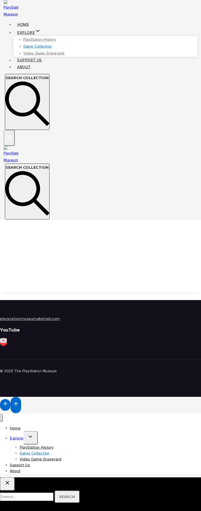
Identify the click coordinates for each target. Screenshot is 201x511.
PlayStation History (39, 39)
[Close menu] (1, 418)
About (24, 67)
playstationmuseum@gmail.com (30, 318)
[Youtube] (3, 342)
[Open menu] (9, 138)
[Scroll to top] (5, 405)
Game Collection (37, 46)
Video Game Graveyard (40, 459)
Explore (17, 438)
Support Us (20, 465)
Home (15, 428)
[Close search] (7, 484)
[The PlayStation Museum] (11, 14)
